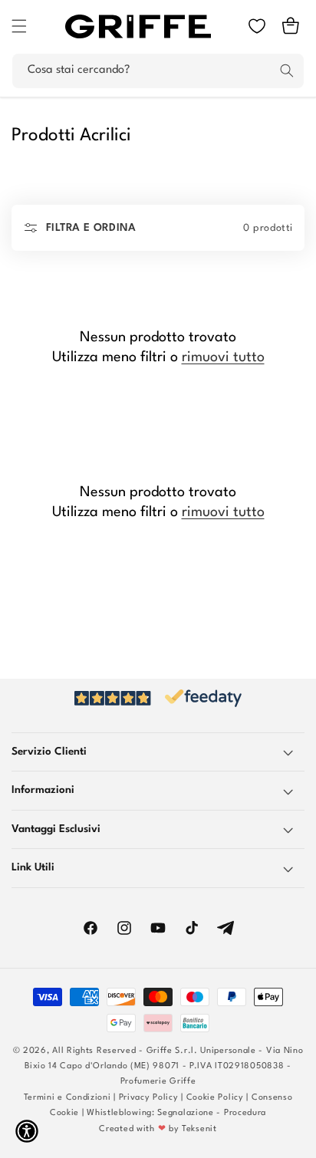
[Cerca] (287, 70)
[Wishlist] (257, 26)
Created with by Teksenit (157, 1129)
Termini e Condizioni (67, 1098)
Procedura (245, 1113)
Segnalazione (185, 1113)
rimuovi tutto (223, 357)
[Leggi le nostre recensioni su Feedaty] (158, 698)
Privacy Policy (149, 1098)
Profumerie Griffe (158, 1081)
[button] (19, 26)
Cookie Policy (215, 1098)
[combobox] (158, 71)
